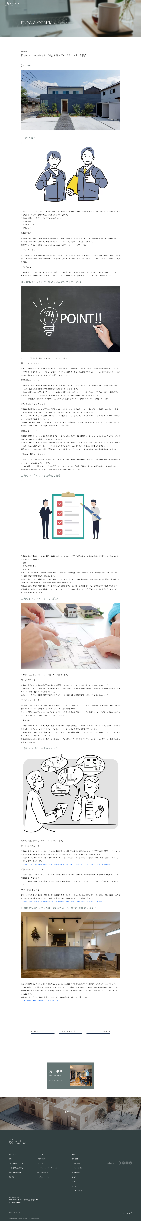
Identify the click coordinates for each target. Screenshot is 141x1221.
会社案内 (75, 1159)
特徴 (10, 1159)
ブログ (74, 1181)
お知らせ (75, 1177)
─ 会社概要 (76, 1163)
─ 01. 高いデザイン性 (16, 1163)
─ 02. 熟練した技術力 (16, 1168)
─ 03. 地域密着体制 (15, 1172)
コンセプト (12, 1154)
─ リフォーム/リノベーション (47, 1168)
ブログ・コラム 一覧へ (68, 1031)
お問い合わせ (76, 1154)
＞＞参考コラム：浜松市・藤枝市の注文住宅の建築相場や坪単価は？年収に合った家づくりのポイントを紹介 (61, 901)
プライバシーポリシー (15, 1212)
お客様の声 (41, 1159)
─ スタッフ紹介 (77, 1168)
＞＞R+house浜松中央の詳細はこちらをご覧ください (41, 1000)
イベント (40, 1154)
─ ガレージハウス (43, 1172)
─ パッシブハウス (43, 1177)
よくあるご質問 (77, 1191)
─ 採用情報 (76, 1172)
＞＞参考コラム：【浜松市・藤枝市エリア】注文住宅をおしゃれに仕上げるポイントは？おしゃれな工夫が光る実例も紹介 (66, 864)
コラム (74, 1186)
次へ (105, 1031)
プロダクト (41, 1163)
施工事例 (11, 1177)
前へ (36, 1031)
